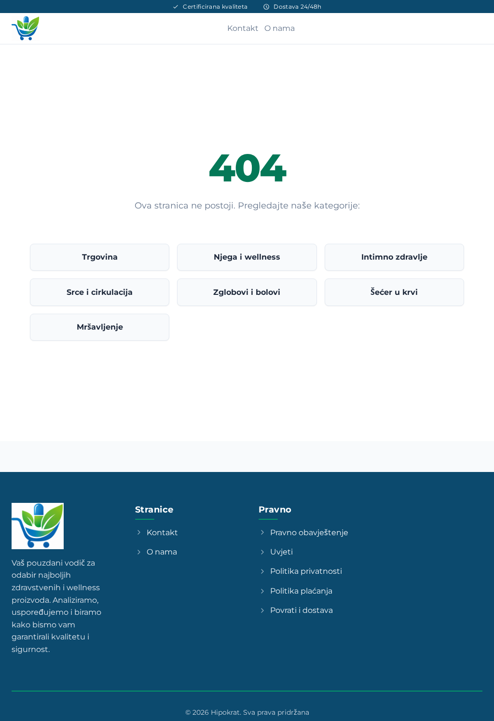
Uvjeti (281, 551)
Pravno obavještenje (309, 532)
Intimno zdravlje (394, 257)
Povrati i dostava (301, 610)
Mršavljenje (100, 327)
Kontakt (243, 28)
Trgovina (100, 257)
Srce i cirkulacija (100, 292)
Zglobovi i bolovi (246, 292)
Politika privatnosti (306, 571)
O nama (279, 28)
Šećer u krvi (394, 292)
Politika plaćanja (301, 591)
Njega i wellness (247, 257)
